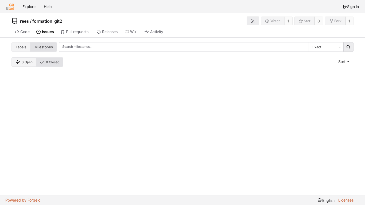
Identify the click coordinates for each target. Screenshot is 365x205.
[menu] (344, 61)
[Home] (10, 6)
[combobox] (326, 47)
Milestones (43, 47)
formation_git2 (47, 21)
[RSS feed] (253, 21)
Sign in (353, 6)
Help (48, 6)
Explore (29, 6)
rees (24, 21)
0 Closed (52, 62)
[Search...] (348, 47)
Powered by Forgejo (22, 200)
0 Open (27, 62)
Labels (21, 47)
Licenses (346, 200)
